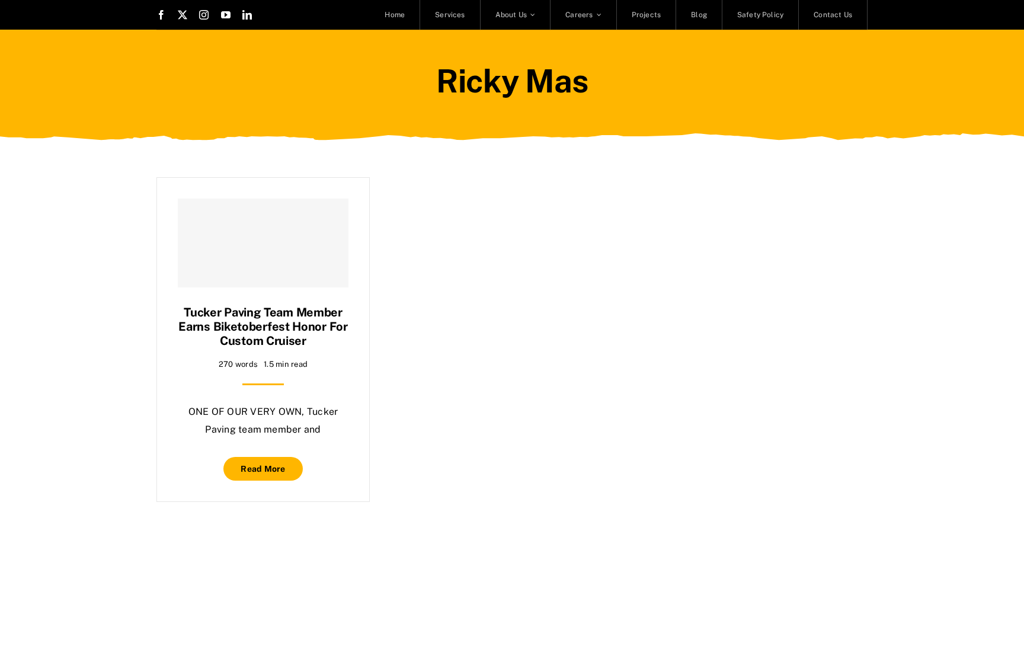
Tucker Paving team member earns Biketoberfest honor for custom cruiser (262, 326)
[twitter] (182, 15)
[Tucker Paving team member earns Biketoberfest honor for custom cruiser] (263, 243)
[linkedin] (247, 15)
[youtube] (226, 15)
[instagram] (204, 15)
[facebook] (161, 15)
